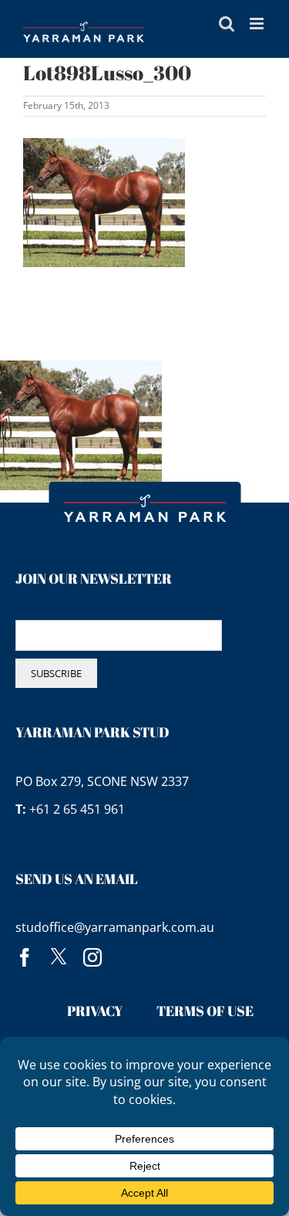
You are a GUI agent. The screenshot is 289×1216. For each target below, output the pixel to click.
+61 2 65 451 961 (77, 809)
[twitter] (58, 957)
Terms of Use (205, 1010)
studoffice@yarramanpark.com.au (114, 927)
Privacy (95, 1010)
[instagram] (92, 957)
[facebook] (24, 957)
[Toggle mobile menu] (258, 23)
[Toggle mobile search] (226, 23)
